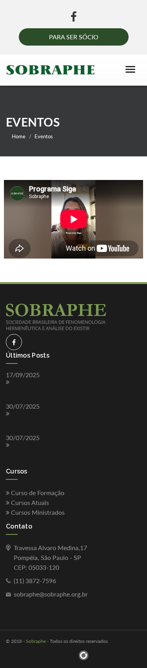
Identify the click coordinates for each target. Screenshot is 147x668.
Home (18, 136)
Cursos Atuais (29, 502)
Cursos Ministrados (37, 512)
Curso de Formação (36, 492)
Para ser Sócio (73, 36)
